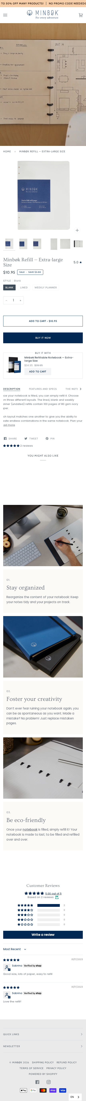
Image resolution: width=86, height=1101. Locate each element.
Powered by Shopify (43, 1073)
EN (72, 1097)
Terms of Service (32, 1068)
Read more (7, 425)
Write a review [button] (43, 934)
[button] (11, 446)
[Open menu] (9, 15)
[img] (11, 960)
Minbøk (17, 1062)
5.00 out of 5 (53, 893)
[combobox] (75, 1097)
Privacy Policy (56, 1068)
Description (11, 388)
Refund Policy (67, 1062)
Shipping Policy (43, 1062)
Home (7, 151)
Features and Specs (43, 388)
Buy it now (43, 337)
